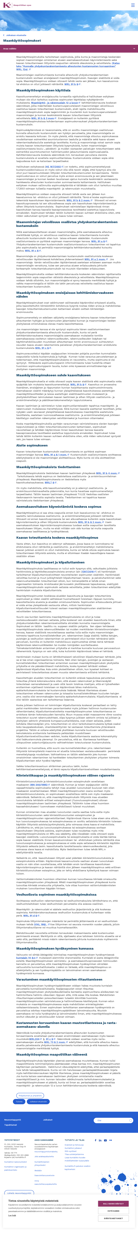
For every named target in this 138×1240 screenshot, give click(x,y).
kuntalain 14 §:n (27, 957)
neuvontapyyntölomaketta (45, 1152)
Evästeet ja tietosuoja (74, 1145)
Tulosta (19, 1102)
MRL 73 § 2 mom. (56, 1042)
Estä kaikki (113, 1211)
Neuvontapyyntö (12, 1120)
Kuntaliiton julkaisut (73, 1148)
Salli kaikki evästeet (113, 1204)
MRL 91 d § (31, 915)
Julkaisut (47, 1120)
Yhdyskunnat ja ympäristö (30, 1096)
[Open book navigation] (134, 49)
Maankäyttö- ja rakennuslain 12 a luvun (56, 102)
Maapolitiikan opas (22, 5)
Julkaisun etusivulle (16, 35)
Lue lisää (12, 1215)
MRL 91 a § (99, 241)
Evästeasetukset (113, 1218)
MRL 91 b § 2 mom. (80, 200)
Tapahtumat (10, 1125)
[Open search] (130, 1120)
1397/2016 (89, 571)
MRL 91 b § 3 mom (44, 118)
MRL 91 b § (72, 84)
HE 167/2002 (55, 166)
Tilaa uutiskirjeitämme (74, 1154)
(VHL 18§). (42, 924)
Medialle (38, 1171)
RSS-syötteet (71, 1151)
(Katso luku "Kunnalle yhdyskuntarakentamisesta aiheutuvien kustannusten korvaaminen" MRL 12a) (68, 66)
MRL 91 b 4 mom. (108, 473)
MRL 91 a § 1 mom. (57, 454)
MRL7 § (51, 482)
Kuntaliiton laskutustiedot (15, 1162)
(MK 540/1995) (40, 784)
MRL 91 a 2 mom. (96, 259)
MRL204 (35, 1039)
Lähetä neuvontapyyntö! (19, 1193)
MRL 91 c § (33, 250)
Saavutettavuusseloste (44, 1175)
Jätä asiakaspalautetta (44, 1156)
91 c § (51, 1039)
